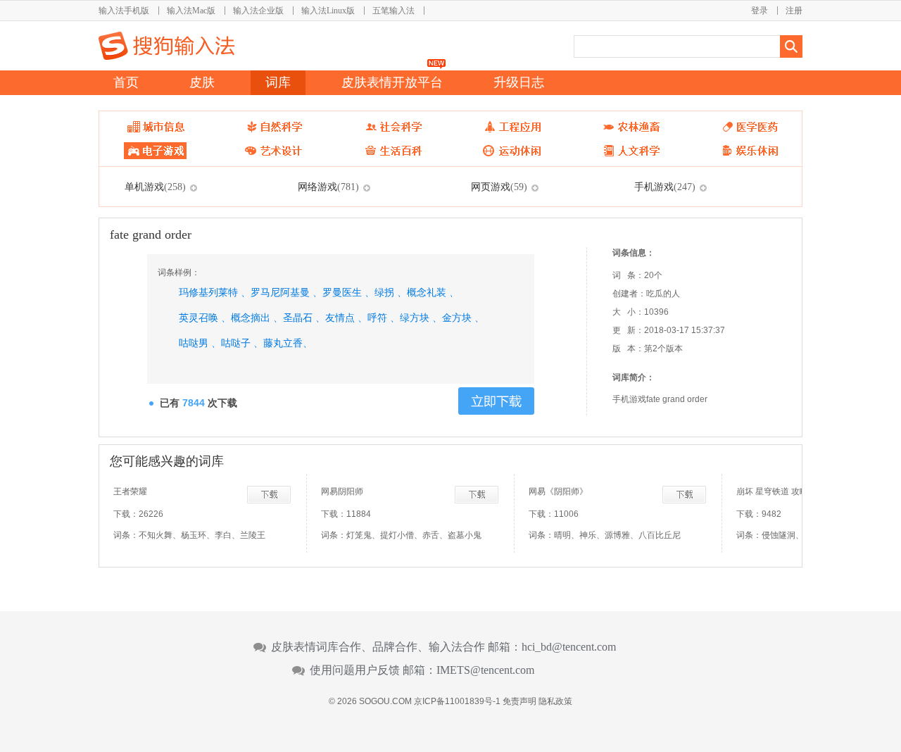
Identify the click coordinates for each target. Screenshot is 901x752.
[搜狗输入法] (166, 46)
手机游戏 (664, 186)
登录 (759, 10)
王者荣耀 (130, 491)
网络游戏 (328, 186)
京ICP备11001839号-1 (457, 701)
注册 (794, 10)
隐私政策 (555, 701)
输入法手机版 (124, 10)
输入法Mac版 (191, 10)
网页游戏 (499, 186)
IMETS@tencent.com (485, 670)
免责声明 (519, 701)
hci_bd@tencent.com (569, 647)
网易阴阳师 (342, 491)
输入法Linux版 (328, 10)
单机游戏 (155, 186)
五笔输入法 (393, 10)
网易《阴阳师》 (558, 491)
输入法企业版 (258, 10)
